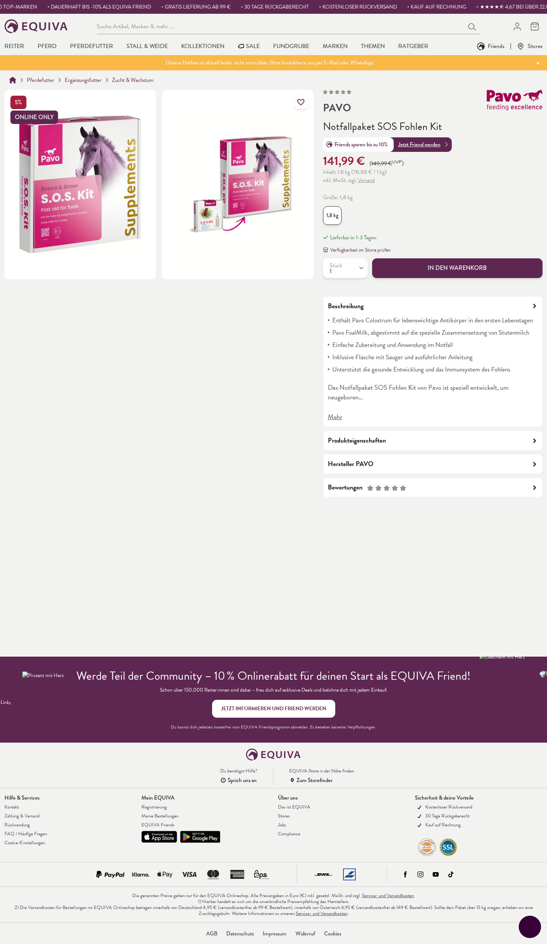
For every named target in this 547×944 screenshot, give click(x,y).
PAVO (337, 108)
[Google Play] (200, 837)
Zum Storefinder (315, 780)
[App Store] (159, 837)
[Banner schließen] (538, 63)
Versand (366, 180)
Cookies (332, 933)
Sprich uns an (242, 780)
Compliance (289, 834)
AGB (211, 933)
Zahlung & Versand (21, 816)
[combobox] (281, 26)
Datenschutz (240, 933)
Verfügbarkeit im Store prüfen (360, 250)
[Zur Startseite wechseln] (36, 26)
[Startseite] (12, 80)
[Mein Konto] (517, 26)
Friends (496, 46)
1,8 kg (332, 215)
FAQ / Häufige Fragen (25, 834)
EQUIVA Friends (158, 825)
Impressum (275, 933)
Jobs (282, 825)
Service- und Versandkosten (388, 895)
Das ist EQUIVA (294, 807)
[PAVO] (515, 103)
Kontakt (11, 807)
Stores (535, 46)
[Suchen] (472, 26)
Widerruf (305, 933)
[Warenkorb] (535, 26)
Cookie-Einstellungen (24, 843)
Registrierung (154, 807)
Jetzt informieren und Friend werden (273, 708)
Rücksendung (17, 825)
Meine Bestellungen (160, 816)
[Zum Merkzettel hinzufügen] (301, 102)
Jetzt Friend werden (419, 144)
